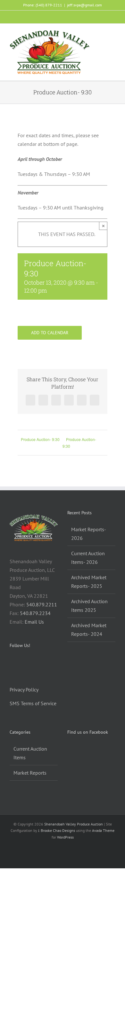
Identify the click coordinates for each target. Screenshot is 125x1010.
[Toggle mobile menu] (112, 35)
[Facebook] (11, 662)
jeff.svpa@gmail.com (84, 5)
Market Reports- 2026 (88, 533)
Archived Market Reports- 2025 (88, 581)
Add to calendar (49, 332)
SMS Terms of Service (33, 703)
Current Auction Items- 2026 (88, 557)
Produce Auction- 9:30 (40, 439)
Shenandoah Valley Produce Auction (73, 824)
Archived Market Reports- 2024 (88, 629)
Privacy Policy (24, 689)
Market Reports (29, 772)
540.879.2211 (41, 604)
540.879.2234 (35, 613)
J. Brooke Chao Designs (56, 830)
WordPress (65, 837)
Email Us (34, 622)
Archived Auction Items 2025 (89, 605)
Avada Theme (103, 830)
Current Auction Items (30, 753)
